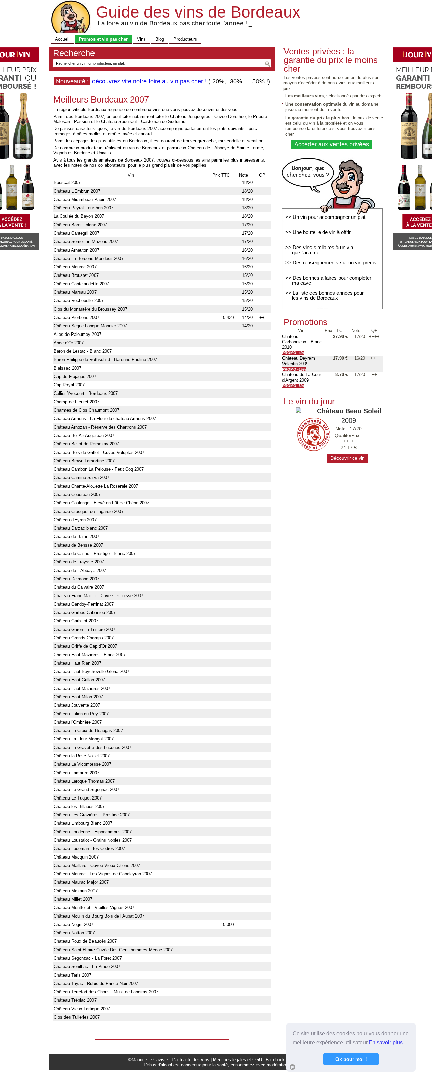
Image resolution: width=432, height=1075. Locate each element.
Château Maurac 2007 (75, 266)
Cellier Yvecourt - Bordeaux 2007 (86, 393)
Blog (159, 39)
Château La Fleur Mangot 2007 (84, 739)
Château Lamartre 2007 (76, 772)
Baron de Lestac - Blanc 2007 (83, 351)
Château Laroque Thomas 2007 (84, 781)
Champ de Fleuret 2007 (76, 401)
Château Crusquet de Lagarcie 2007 (89, 511)
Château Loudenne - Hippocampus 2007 (93, 831)
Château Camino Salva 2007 (81, 477)
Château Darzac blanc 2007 (81, 528)
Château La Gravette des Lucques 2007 (92, 747)
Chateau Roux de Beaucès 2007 (85, 941)
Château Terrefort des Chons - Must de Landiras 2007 (106, 991)
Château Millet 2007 (73, 899)
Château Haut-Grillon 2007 (79, 679)
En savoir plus (386, 1042)
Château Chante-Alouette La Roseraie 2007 (96, 486)
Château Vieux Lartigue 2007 (82, 1008)
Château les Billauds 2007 (79, 806)
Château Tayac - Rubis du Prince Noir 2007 (96, 983)
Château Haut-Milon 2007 (78, 696)
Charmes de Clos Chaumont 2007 (86, 410)
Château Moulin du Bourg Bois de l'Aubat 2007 (99, 916)
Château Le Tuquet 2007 (78, 798)
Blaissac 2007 (67, 368)
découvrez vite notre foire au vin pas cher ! (149, 81)
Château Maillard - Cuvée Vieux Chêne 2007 (97, 865)
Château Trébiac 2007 (75, 1000)
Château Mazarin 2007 (76, 890)
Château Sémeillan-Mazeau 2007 (86, 241)
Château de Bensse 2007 (78, 545)
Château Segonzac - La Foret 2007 (88, 958)
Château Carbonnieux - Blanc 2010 (302, 342)
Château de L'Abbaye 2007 (80, 570)
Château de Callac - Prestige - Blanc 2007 (95, 553)
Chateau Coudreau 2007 (77, 494)
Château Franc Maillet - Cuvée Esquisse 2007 (98, 595)
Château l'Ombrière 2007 (78, 722)
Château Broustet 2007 (76, 275)
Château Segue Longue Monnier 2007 (90, 325)
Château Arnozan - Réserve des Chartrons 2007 (100, 427)
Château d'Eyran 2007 (75, 519)
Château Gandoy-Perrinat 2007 (84, 604)
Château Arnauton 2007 (76, 250)
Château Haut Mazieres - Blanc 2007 (90, 654)
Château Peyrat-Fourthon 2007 (83, 207)
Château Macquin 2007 (76, 857)
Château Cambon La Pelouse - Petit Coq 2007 (99, 469)
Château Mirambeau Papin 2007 (85, 199)
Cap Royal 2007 (69, 384)
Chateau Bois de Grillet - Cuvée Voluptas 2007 (99, 452)
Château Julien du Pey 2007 (81, 713)
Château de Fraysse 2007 (79, 561)
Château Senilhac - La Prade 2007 (87, 966)
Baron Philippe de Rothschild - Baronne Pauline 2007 (105, 359)
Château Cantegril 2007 (76, 233)
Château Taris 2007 (72, 975)
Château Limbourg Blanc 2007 (83, 823)
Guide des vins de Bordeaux (198, 12)
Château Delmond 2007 (76, 578)
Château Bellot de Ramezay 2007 (86, 443)
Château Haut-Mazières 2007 (82, 688)
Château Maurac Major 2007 (81, 882)
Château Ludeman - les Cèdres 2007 (89, 848)
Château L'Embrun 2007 (77, 191)
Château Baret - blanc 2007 (80, 224)
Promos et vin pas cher (103, 39)
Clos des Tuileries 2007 (77, 1017)
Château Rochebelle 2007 (79, 300)
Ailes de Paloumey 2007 (77, 334)
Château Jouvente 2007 (77, 705)
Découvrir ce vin (347, 458)
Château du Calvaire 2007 (79, 587)
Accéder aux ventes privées (331, 144)
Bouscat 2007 (67, 182)
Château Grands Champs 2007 (84, 637)
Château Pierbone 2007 (76, 317)
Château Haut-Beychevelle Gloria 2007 (91, 671)
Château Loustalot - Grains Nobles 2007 (93, 840)
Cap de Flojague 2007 (75, 376)
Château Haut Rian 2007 (77, 663)
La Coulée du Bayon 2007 (79, 216)
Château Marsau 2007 (75, 292)
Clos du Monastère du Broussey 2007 (90, 309)
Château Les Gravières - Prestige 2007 (92, 814)
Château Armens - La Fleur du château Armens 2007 (105, 418)
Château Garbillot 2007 (76, 620)
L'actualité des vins (190, 1059)
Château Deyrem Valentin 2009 (298, 361)
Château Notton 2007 (74, 932)
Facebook (275, 1059)
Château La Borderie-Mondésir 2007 (89, 258)
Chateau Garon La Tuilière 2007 (84, 629)
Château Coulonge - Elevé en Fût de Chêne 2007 (101, 502)
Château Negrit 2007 (73, 924)
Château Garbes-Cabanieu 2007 (85, 612)
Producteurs (185, 39)
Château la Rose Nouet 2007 (82, 755)
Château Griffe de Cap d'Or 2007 (85, 646)
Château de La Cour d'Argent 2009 (301, 377)
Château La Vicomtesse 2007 (82, 764)
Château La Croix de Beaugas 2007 (88, 730)
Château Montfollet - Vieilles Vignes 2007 (94, 907)
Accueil (62, 39)
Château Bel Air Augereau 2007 (84, 435)
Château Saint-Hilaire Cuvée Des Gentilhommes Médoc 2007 (113, 949)
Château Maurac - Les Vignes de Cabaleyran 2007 (103, 873)
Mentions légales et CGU (237, 1059)
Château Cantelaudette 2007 (81, 283)
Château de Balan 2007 (76, 536)
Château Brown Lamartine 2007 (84, 460)
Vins (141, 39)
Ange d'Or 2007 (69, 342)
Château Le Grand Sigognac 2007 (86, 789)
